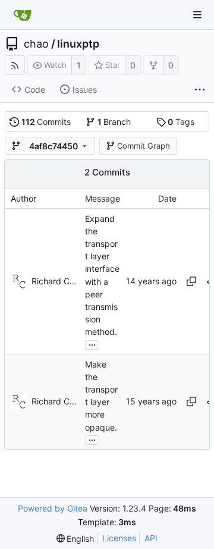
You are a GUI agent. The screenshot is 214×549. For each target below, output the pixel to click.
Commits (46, 122)
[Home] (22, 15)
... (92, 343)
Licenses (119, 538)
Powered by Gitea (52, 508)
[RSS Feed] (15, 65)
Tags (181, 122)
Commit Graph (143, 145)
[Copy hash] (191, 281)
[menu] (75, 539)
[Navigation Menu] (197, 15)
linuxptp (78, 44)
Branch (114, 122)
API (151, 538)
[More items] (199, 89)
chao (36, 44)
